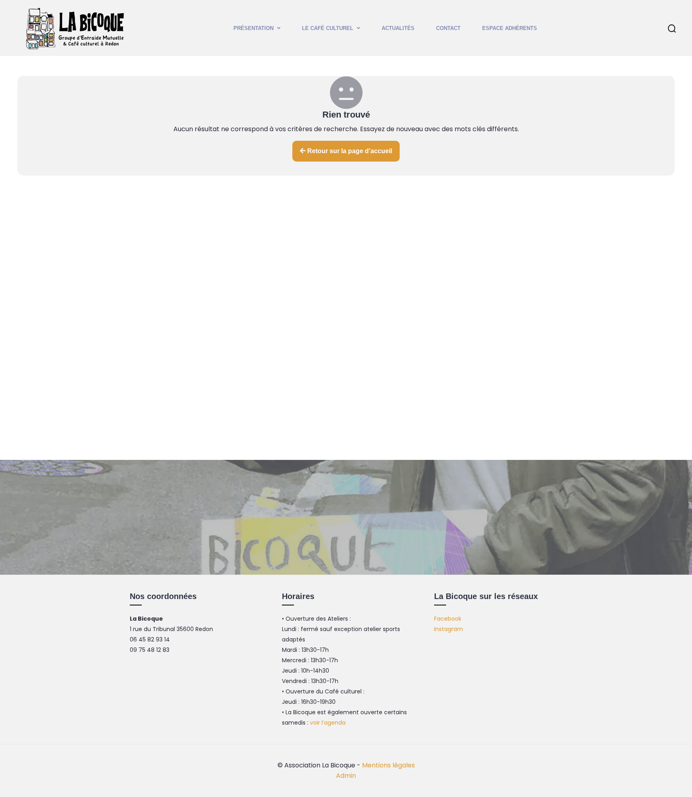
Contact (448, 28)
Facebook (447, 619)
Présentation (253, 28)
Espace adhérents (509, 28)
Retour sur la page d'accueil (349, 151)
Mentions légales (388, 765)
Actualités (398, 28)
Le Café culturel (327, 28)
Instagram (448, 629)
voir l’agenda (328, 723)
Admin (346, 775)
